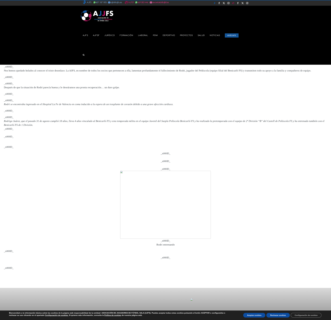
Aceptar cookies (254, 315)
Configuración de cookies (306, 315)
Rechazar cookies (278, 315)
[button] (84, 55)
